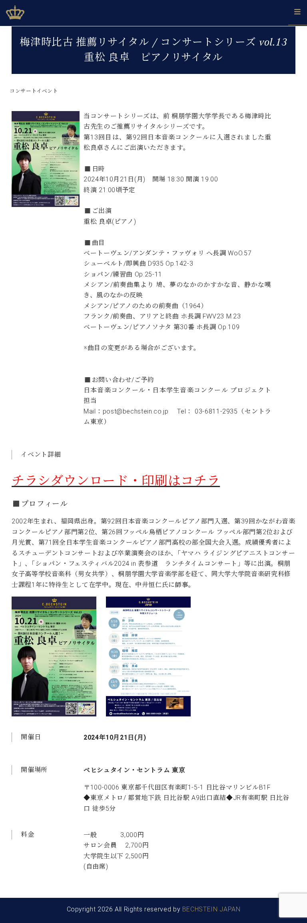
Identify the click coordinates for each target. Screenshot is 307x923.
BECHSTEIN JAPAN (211, 909)
